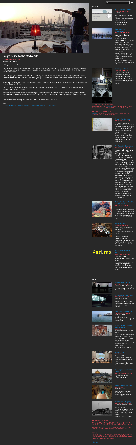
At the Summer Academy (123, 10)
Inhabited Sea (108, 106)
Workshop (95, 113)
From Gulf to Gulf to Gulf (123, 312)
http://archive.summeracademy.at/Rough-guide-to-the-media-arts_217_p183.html (31, 105)
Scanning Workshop (121, 69)
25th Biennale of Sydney (123, 402)
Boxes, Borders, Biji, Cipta (123, 386)
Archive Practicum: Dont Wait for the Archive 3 (124, 203)
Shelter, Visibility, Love (122, 119)
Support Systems (120, 352)
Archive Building (120, 223)
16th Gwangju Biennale (122, 283)
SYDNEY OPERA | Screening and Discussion (124, 326)
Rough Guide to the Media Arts (20, 56)
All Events (95, 442)
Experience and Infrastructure (120, 30)
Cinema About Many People (124, 295)
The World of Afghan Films (124, 146)
